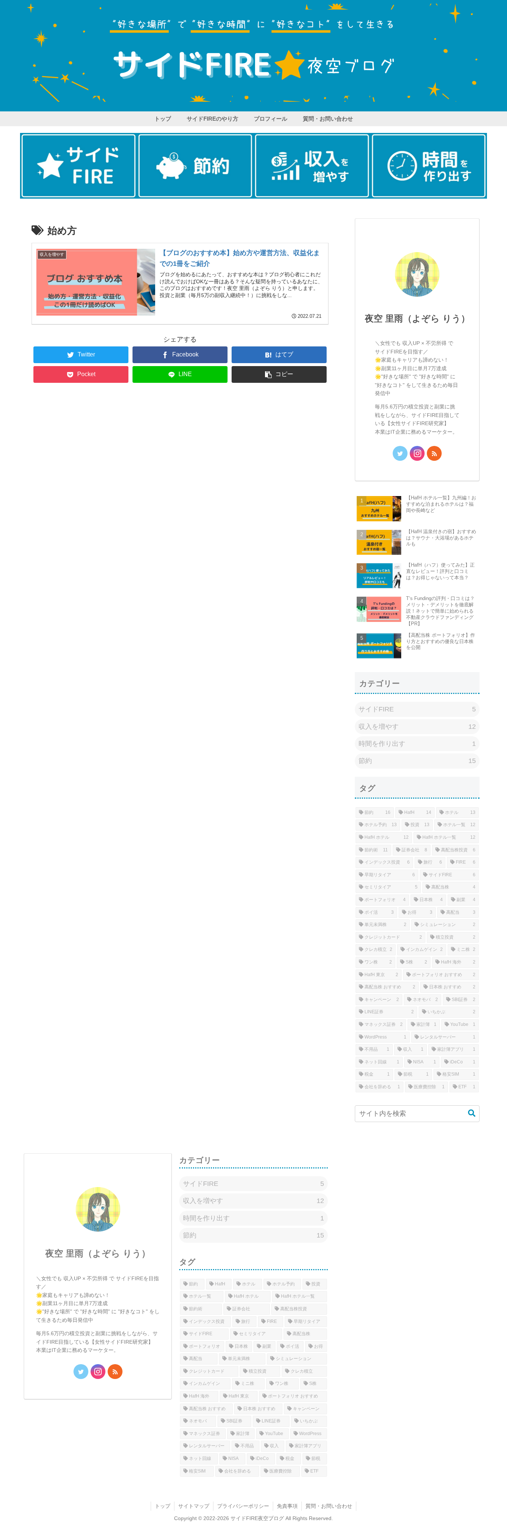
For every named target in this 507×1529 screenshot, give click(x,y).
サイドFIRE (417, 709)
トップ (162, 1506)
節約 (417, 760)
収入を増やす (417, 726)
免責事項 (287, 1506)
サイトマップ (193, 1506)
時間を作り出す (417, 743)
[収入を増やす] (312, 166)
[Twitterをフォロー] (400, 453)
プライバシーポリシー (243, 1506)
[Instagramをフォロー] (417, 453)
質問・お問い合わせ (328, 1506)
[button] (279, 374)
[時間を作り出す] (428, 166)
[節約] (195, 166)
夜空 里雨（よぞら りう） (417, 318)
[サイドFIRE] (78, 166)
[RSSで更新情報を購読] (434, 453)
